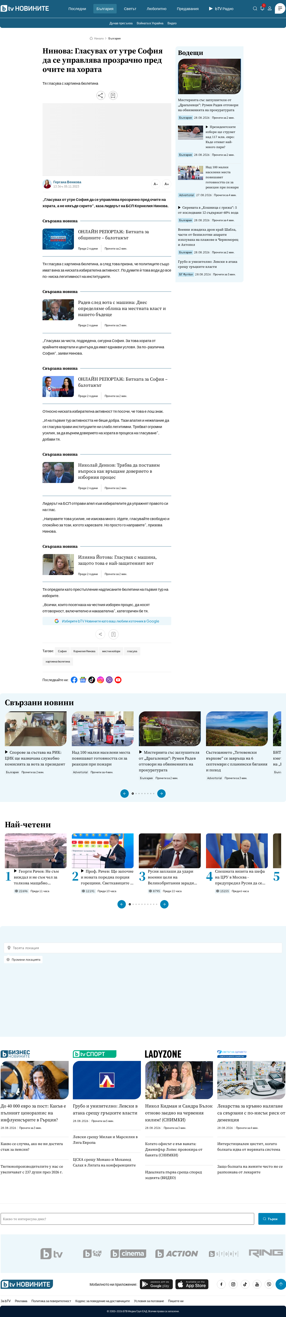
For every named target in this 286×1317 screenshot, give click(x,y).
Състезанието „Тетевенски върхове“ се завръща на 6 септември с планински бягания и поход (236, 761)
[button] (124, 793)
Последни (77, 8)
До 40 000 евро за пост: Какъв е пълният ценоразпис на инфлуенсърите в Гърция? (33, 1113)
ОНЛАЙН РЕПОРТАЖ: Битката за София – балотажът (122, 382)
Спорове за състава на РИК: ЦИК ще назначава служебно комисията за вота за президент (35, 758)
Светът (130, 8)
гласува (132, 651)
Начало (99, 38)
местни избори (111, 651)
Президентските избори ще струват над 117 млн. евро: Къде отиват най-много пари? (221, 137)
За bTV (6, 1301)
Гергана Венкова (67, 182)
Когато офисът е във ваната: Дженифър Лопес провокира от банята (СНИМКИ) (173, 1149)
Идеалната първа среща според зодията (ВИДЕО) (173, 1174)
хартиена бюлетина (58, 661)
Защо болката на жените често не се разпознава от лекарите (250, 1169)
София (62, 651)
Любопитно (156, 8)
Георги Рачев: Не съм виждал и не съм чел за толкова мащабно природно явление (36, 877)
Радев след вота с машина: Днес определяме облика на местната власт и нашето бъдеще (122, 308)
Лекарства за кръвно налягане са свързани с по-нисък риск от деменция (251, 1113)
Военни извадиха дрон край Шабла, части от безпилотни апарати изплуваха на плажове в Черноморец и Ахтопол (208, 237)
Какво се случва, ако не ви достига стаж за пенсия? (32, 1146)
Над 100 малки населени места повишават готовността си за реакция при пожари (222, 177)
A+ (167, 184)
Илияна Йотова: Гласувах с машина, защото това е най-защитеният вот (117, 560)
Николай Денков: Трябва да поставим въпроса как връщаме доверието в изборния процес (119, 471)
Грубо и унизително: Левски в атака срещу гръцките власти (207, 264)
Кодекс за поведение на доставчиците (102, 1301)
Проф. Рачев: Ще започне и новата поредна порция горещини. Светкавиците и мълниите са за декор (107, 877)
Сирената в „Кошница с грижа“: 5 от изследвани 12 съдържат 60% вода (208, 210)
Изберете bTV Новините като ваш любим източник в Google (110, 621)
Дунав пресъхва (121, 23)
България (105, 8)
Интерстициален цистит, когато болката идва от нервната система (248, 1146)
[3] (262, 9)
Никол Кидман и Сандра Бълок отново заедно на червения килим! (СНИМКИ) (179, 1113)
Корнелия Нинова (84, 651)
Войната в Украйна (150, 23)
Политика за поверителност (51, 1301)
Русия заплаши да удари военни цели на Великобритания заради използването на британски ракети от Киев (174, 877)
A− (156, 184)
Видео (171, 23)
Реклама (21, 1301)
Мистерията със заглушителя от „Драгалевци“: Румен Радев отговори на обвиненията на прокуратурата (208, 105)
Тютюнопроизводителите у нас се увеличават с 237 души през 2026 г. (32, 1169)
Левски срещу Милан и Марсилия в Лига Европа (105, 1139)
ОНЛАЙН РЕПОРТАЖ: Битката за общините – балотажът (113, 235)
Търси (272, 1219)
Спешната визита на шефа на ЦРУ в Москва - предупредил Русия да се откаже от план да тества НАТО (240, 877)
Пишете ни (175, 1301)
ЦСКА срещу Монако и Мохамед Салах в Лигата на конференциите (104, 1162)
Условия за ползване (149, 1301)
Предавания (188, 8)
